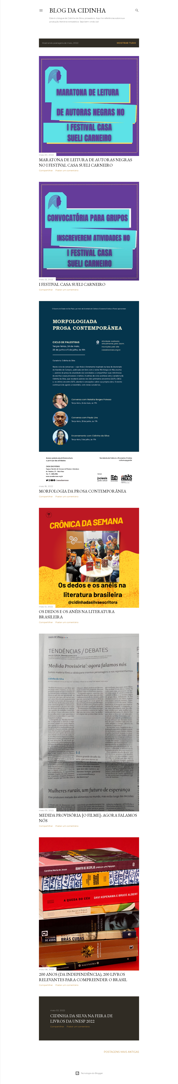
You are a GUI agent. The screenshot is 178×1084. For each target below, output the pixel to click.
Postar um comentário (66, 170)
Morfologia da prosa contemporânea (82, 491)
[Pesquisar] (137, 9)
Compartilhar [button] (46, 170)
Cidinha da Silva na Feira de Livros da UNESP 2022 (81, 1018)
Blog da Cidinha (77, 10)
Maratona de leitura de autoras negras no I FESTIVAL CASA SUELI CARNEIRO (85, 162)
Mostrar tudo (126, 43)
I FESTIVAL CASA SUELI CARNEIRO (72, 284)
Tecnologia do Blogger (92, 1073)
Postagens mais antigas (121, 1051)
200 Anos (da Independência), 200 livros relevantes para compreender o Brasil (83, 977)
